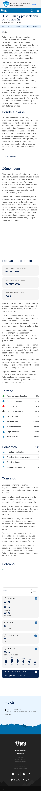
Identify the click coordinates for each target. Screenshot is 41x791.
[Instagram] (24, 774)
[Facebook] (29, 774)
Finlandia (21, 676)
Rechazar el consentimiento (20, 768)
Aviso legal (20, 757)
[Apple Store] (26, 779)
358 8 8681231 (9, 714)
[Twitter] (18, 774)
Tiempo (17, 26)
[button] (32, 11)
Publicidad (20, 753)
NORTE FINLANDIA (9, 22)
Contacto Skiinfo (20, 751)
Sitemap (20, 764)
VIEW (34, 591)
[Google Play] (16, 779)
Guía (3, 26)
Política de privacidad (20, 759)
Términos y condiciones (20, 761)
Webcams (26, 26)
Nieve (10, 26)
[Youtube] (13, 774)
